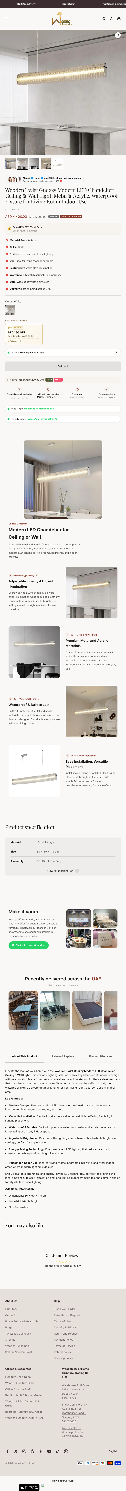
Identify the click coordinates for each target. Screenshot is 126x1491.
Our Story (11, 1309)
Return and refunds (66, 1333)
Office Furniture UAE (18, 1389)
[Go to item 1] (10, 164)
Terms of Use (62, 1321)
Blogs (8, 1327)
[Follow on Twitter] (16, 1451)
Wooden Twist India (17, 1345)
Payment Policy (63, 1339)
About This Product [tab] (24, 1056)
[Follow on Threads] (32, 1451)
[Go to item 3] (34, 164)
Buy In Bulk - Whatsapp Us (21, 1321)
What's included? (19, 398)
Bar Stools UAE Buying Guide (23, 1395)
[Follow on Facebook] (7, 1451)
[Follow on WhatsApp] (66, 1451)
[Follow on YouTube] (49, 1451)
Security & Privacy (65, 1327)
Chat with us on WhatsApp (30, 945)
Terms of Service (64, 1345)
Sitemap (10, 1339)
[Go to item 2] (22, 164)
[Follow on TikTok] (57, 1451)
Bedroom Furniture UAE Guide (23, 1411)
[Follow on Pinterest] (41, 1451)
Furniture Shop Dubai (18, 1376)
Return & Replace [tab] (63, 1056)
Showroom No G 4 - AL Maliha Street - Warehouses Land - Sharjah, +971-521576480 (74, 1413)
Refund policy (62, 1352)
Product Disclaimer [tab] (101, 1056)
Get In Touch (13, 1315)
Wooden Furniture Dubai (20, 1383)
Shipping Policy (63, 1358)
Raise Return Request (67, 1315)
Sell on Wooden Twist (18, 1352)
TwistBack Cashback (18, 1333)
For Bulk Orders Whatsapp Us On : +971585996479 (73, 1432)
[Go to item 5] (57, 164)
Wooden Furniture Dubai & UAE (24, 1417)
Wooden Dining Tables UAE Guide (22, 1403)
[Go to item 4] (46, 164)
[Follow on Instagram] (24, 1451)
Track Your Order (64, 1309)
